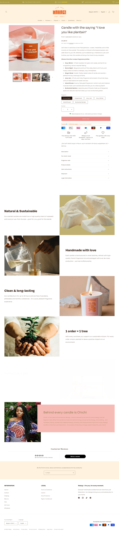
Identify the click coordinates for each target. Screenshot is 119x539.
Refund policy (16, 529)
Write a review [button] (75, 456)
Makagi (9, 529)
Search (6, 489)
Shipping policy (41, 529)
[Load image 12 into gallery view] (45, 77)
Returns (6, 499)
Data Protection (45, 496)
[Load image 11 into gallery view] (36, 77)
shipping (71, 43)
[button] (6, 12)
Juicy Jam (89, 98)
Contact (6, 493)
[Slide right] (52, 77)
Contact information (59, 529)
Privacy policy (24, 529)
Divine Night (66, 98)
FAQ (5, 502)
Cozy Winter (99, 98)
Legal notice (49, 529)
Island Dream (67, 102)
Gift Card (6, 505)
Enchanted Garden (80, 102)
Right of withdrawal (46, 499)
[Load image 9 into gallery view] (17, 77)
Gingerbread (78, 98)
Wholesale (7, 508)
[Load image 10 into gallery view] (26, 77)
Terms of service (33, 529)
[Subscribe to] (73, 473)
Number (63, 106)
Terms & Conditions (46, 489)
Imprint (43, 493)
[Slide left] (11, 77)
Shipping (6, 496)
